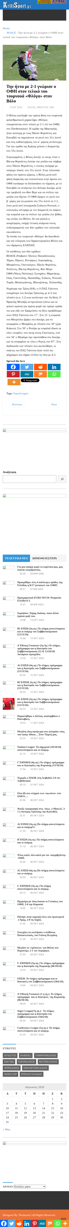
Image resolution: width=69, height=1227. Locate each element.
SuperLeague (20, 393)
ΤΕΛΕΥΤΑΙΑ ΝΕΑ (16, 558)
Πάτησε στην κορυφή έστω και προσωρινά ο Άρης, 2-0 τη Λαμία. (40, 918)
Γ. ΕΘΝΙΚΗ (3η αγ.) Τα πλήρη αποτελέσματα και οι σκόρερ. (34, 887)
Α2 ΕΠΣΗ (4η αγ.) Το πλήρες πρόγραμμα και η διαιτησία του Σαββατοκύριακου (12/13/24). (39, 668)
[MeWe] (26, 374)
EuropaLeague (26, 1061)
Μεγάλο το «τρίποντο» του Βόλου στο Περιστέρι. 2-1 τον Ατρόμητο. (38, 949)
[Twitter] (26, 367)
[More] (14, 382)
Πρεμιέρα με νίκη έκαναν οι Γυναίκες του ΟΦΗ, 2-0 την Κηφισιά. (40, 903)
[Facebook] (13, 367)
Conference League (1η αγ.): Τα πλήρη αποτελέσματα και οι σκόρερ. (38, 1029)
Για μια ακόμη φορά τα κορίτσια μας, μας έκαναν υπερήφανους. (40, 568)
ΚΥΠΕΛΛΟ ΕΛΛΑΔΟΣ (31, 1074)
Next (54, 404)
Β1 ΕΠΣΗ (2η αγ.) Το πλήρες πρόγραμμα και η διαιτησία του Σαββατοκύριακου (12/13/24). (39, 702)
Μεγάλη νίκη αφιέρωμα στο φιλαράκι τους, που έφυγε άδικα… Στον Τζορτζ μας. (41, 733)
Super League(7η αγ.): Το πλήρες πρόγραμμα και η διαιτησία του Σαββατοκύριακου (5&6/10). (35, 1014)
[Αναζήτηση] (62, 479)
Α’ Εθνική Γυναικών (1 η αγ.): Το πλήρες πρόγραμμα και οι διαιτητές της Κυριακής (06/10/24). (41, 997)
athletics (10, 1055)
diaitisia (9, 1061)
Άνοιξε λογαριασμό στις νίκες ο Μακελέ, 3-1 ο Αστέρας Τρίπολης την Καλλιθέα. (41, 810)
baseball (25, 1055)
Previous (16, 404)
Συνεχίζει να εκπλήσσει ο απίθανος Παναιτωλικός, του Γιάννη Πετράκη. (37, 934)
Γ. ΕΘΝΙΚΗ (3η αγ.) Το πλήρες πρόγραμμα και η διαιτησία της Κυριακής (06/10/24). (40, 965)
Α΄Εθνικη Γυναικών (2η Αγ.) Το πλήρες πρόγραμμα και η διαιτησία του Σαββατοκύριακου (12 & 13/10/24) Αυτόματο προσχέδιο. (38, 650)
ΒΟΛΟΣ (11, 32)
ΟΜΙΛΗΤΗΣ (42, 107)
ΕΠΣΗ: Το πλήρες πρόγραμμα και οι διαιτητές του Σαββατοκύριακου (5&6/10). (40, 980)
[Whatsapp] (54, 374)
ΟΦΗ (51, 107)
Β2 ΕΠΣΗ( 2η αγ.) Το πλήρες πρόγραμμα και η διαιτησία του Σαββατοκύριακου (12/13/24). (39, 685)
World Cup (10, 1074)
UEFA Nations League (35, 1068)
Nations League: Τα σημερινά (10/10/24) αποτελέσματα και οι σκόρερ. (39, 748)
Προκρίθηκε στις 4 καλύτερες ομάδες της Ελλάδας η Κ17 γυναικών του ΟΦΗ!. (40, 584)
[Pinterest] (13, 374)
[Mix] (40, 374)
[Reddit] (40, 367)
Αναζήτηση (9, 472)
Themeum (24, 1215)
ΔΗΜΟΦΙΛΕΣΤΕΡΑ (44, 558)
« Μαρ (6, 1129)
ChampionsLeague (46, 1055)
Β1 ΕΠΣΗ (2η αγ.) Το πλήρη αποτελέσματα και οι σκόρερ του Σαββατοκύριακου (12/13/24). (41, 631)
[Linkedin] (54, 367)
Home (6, 28)
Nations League (48, 1061)
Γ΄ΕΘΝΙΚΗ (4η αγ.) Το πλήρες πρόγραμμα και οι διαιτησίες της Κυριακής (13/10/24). (40, 764)
